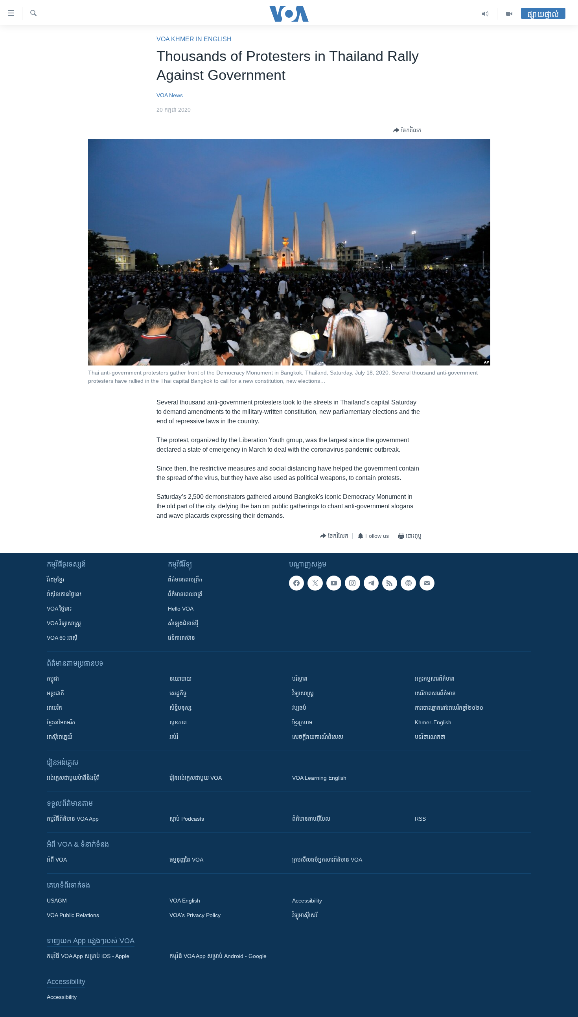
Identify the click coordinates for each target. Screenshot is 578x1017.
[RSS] (389, 583)
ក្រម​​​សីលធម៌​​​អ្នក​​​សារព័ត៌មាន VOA (327, 859)
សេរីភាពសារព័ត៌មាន (435, 693)
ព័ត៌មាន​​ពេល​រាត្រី (185, 594)
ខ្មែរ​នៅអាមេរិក (61, 722)
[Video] (509, 14)
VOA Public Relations (73, 915)
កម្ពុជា (53, 679)
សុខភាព (178, 722)
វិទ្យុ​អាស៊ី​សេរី (304, 915)
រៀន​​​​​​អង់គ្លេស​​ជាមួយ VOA (195, 778)
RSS (420, 819)
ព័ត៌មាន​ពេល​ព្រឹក (185, 579)
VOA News (169, 95)
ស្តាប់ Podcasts (186, 819)
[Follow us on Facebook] (296, 583)
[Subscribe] (427, 583)
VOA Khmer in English (194, 39)
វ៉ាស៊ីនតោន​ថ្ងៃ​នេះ (64, 594)
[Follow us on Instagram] (352, 583)
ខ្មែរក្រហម (302, 722)
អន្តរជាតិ (55, 693)
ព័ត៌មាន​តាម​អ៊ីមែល (311, 819)
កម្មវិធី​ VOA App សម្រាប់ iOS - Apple (88, 956)
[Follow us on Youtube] (333, 583)
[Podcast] (408, 583)
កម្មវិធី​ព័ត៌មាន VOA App (73, 819)
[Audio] (485, 14)
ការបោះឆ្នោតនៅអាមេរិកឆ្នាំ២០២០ (449, 708)
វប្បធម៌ (299, 708)
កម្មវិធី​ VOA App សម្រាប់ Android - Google (218, 956)
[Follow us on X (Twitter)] (314, 583)
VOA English (184, 900)
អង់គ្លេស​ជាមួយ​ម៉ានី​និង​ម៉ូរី (73, 778)
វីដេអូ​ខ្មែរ (55, 579)
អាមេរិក (54, 708)
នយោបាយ (180, 679)
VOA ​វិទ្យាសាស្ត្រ (64, 623)
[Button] (407, 130)
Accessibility (307, 900)
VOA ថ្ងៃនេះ (59, 608)
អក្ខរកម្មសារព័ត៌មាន (435, 679)
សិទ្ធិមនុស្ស (180, 708)
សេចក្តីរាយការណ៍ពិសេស (317, 737)
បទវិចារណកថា (430, 737)
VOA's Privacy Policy (195, 915)
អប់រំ (173, 737)
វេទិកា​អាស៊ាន (181, 638)
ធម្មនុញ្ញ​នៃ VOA (186, 859)
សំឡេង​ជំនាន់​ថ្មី (183, 623)
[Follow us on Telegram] (371, 583)
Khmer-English (433, 722)
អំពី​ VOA (57, 859)
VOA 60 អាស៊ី (62, 638)
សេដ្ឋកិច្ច (178, 693)
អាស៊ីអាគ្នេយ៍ (59, 737)
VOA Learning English (319, 778)
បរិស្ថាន (299, 679)
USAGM (57, 900)
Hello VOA (180, 608)
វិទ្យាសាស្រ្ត (303, 693)
